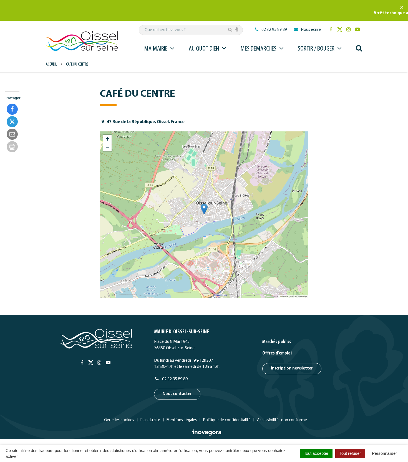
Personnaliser (384, 453)
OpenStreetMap (299, 296)
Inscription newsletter (292, 368)
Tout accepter (316, 453)
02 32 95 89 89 (174, 379)
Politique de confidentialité (227, 420)
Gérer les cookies (119, 420)
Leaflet (285, 296)
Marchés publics (276, 341)
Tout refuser (350, 453)
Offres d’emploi (277, 353)
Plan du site (150, 420)
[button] (204, 209)
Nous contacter (177, 394)
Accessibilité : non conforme (282, 420)
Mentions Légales (182, 420)
